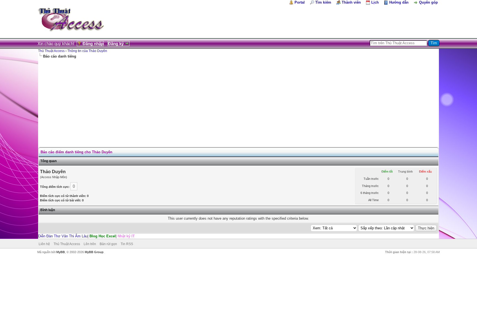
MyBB (60, 252)
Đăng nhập (93, 43)
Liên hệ (44, 244)
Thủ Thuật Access (51, 51)
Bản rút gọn (108, 244)
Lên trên (90, 244)
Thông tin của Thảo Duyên (87, 51)
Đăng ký (116, 43)
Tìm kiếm (323, 2)
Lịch (375, 2)
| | (86, 236)
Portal (300, 2)
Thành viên (351, 2)
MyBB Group (94, 252)
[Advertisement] (238, 100)
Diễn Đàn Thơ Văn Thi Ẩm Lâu (63, 236)
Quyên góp (428, 2)
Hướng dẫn (399, 2)
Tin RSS (127, 244)
